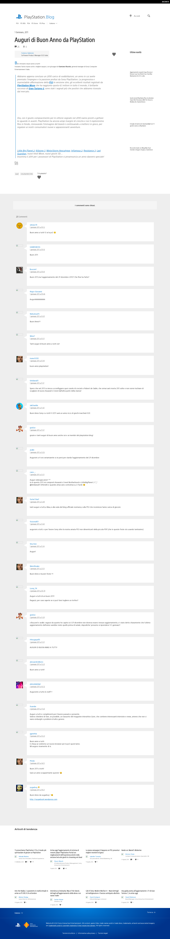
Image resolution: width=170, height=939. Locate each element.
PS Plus (42, 23)
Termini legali (103, 933)
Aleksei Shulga (23, 897)
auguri (17, 174)
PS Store (35, 23)
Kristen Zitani (129, 854)
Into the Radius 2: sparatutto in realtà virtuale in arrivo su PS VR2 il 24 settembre (31, 892)
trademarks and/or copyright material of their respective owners (72, 925)
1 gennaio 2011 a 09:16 (37, 249)
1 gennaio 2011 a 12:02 (37, 452)
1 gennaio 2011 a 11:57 (37, 430)
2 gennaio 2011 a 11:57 (37, 642)
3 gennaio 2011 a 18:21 (37, 790)
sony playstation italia (27, 174)
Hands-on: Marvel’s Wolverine (131, 850)
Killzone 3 (40, 150)
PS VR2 (23, 23)
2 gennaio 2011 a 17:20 (37, 709)
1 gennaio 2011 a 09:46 (37, 294)
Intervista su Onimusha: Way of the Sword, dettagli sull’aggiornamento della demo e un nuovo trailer (65, 893)
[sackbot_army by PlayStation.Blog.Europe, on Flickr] (32, 145)
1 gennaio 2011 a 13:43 (37, 524)
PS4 (28, 23)
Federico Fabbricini (27, 53)
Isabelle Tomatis (95, 856)
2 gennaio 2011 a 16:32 (37, 686)
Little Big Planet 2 (26, 150)
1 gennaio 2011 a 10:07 (37, 316)
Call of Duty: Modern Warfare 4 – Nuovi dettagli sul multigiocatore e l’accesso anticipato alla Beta (102, 892)
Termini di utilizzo (68, 933)
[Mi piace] (31, 862)
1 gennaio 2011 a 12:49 (37, 502)
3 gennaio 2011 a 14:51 (37, 763)
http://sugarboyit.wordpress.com (43, 799)
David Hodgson (95, 897)
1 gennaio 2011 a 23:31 (37, 568)
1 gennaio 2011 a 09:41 (37, 272)
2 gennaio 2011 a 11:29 (37, 617)
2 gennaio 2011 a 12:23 (37, 664)
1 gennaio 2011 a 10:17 (37, 338)
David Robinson (130, 897)
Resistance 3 (90, 150)
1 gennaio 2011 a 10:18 (37, 361)
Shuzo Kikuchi (58, 861)
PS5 (17, 23)
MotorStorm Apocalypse (58, 150)
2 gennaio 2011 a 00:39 (37, 591)
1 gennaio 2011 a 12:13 (37, 474)
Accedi (137, 16)
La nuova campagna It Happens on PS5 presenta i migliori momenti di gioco (103, 851)
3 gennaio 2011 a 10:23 (37, 736)
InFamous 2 (76, 150)
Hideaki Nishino (24, 856)
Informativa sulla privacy (86, 933)
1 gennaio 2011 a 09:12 (37, 227)
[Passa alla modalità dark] (130, 16)
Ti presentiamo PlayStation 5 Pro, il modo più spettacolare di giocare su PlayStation (30, 851)
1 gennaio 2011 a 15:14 (37, 546)
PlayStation (39, 16)
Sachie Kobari (58, 899)
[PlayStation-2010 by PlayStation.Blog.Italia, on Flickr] (32, 109)
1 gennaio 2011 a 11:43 (37, 408)
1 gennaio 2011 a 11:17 (37, 383)
